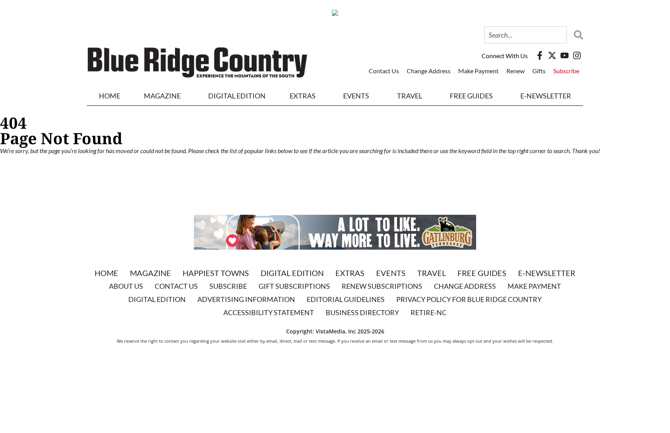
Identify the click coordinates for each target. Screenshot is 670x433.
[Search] (576, 34)
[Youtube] (564, 55)
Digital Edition (292, 273)
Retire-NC (429, 312)
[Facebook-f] (540, 55)
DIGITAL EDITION (237, 95)
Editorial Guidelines (346, 299)
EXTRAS (303, 95)
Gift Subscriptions (294, 286)
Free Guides (471, 95)
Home (109, 95)
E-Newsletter (545, 95)
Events (356, 95)
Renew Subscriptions (382, 286)
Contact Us (384, 70)
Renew (515, 70)
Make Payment (478, 70)
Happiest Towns (216, 273)
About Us (126, 286)
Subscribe (566, 70)
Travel (409, 95)
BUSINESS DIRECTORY (362, 312)
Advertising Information (246, 299)
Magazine (150, 273)
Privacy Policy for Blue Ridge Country (469, 299)
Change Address (429, 70)
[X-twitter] (552, 55)
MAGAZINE (162, 95)
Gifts (539, 70)
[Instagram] (577, 55)
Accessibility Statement (268, 312)
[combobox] (525, 34)
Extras (349, 273)
